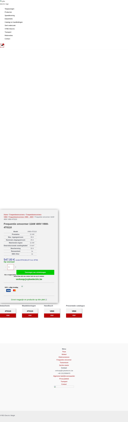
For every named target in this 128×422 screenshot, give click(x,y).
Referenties (9, 35)
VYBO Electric (10, 29)
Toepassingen (9, 9)
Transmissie (64, 362)
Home (6, 214)
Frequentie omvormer (64, 360)
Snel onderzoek (10, 25)
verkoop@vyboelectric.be (29, 279)
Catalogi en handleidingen (14, 22)
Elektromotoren (64, 357)
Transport (8, 32)
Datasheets (9, 19)
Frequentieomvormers (17, 214)
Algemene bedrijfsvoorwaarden (64, 376)
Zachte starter (64, 365)
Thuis (64, 352)
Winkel (64, 354)
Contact (7, 39)
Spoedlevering (10, 15)
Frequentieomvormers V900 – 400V (21, 217)
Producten (8, 12)
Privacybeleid (64, 379)
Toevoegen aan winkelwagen (35, 272)
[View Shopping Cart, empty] (2, 46)
